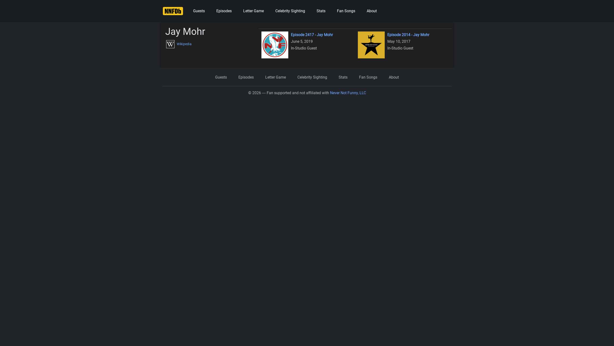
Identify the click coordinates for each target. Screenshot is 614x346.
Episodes (224, 11)
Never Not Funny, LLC (348, 93)
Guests (199, 11)
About (372, 11)
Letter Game (253, 11)
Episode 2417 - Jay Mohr (312, 34)
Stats (321, 11)
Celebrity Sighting (290, 11)
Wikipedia (184, 44)
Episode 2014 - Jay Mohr (408, 34)
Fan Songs (346, 11)
